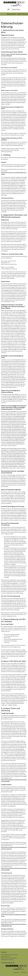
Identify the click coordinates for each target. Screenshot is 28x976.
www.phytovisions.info (8, 962)
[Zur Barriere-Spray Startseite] (14, 4)
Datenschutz (24, 972)
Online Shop (16, 9)
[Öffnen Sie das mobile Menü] (8, 9)
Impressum (16, 972)
